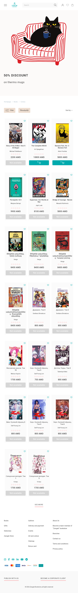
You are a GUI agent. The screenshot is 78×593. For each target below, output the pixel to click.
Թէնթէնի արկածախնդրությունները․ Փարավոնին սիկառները (15, 313)
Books (16, 102)
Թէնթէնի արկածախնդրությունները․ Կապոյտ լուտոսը (62, 256)
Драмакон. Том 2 (62, 310)
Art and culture (33, 536)
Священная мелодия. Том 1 (15, 477)
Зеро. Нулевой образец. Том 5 (39, 369)
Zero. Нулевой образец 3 (15, 422)
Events (30, 531)
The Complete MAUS (39, 146)
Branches (56, 533)
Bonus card (32, 546)
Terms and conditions (60, 544)
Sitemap (31, 541)
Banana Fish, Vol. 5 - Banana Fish (62, 147)
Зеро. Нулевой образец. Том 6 (62, 423)
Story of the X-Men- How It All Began (15, 147)
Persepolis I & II (15, 200)
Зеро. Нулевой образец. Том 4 (39, 423)
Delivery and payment (36, 526)
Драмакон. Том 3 (39, 310)
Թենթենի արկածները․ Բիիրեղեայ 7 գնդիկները (39, 255)
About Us (56, 521)
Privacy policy (58, 549)
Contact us (56, 539)
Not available (16, 163)
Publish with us (11, 578)
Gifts (5, 526)
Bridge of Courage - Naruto (62, 200)
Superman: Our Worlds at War (39, 201)
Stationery (7, 531)
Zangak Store (9, 536)
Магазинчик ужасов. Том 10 (15, 369)
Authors (31, 521)
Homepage (7, 102)
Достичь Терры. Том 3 (62, 368)
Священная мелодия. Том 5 (39, 477)
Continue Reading (12, 92)
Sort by (68, 110)
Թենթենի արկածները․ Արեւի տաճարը (16, 255)
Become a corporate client (53, 578)
